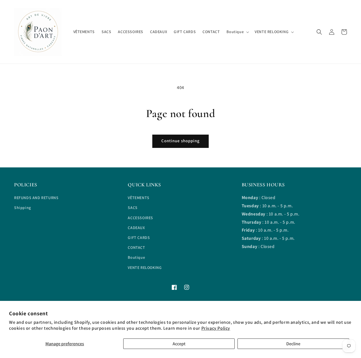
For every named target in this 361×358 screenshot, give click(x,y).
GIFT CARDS (139, 237)
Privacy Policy (215, 328)
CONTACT (136, 247)
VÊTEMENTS (138, 197)
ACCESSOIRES (140, 217)
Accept (179, 344)
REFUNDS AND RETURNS (36, 197)
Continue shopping (180, 140)
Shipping (22, 207)
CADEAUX (136, 227)
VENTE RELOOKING (145, 267)
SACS (132, 207)
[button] (319, 32)
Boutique (136, 257)
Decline (293, 344)
